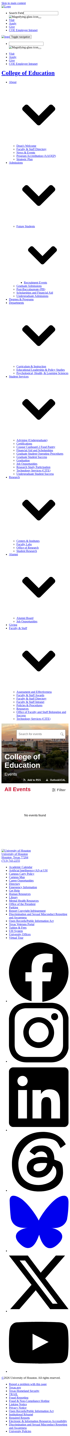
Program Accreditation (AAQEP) (36, 155)
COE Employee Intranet (23, 30)
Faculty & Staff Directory (31, 149)
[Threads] (39, 1190)
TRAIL (13, 1394)
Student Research (26, 551)
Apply (12, 23)
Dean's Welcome (26, 145)
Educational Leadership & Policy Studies (40, 369)
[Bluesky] (39, 1250)
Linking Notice (18, 1404)
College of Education (28, 72)
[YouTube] (39, 1371)
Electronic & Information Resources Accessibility (38, 1421)
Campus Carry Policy (21, 873)
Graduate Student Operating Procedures (39, 453)
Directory (14, 883)
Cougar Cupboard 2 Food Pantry (35, 447)
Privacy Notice (18, 1407)
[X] (39, 1311)
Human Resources (20, 894)
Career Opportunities (21, 880)
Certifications (24, 443)
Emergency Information (23, 887)
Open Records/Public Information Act (31, 920)
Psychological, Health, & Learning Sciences (42, 373)
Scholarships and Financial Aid (34, 292)
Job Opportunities (26, 463)
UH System (16, 931)
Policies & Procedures (29, 705)
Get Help (14, 890)
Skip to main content (13, 3)
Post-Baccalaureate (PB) (30, 289)
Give (12, 26)
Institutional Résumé (21, 1414)
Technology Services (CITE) (33, 470)
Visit (11, 20)
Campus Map (17, 877)
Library (13, 897)
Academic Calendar (20, 867)
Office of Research (27, 547)
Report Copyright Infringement (27, 910)
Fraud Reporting (18, 1397)
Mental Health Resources (24, 900)
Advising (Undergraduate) (31, 440)
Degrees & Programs (21, 299)
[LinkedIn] (39, 1130)
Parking (13, 907)
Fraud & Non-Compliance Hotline (29, 1401)
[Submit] (39, 17)
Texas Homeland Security (24, 1390)
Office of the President (22, 904)
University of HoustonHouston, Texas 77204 (14, 855)
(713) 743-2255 (10, 860)
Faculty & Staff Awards (30, 695)
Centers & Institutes (28, 540)
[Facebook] (39, 1001)
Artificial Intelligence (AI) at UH (28, 870)
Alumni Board (24, 618)
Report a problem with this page (28, 1384)
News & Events (25, 152)
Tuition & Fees (18, 927)
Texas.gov (15, 1387)
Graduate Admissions (29, 285)
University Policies (20, 1431)
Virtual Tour (16, 937)
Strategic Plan (24, 159)
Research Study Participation (33, 467)
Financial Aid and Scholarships (34, 450)
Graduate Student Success (31, 457)
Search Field (16, 13)
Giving (13, 624)
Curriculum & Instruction (31, 366)
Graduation (23, 460)
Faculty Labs (24, 544)
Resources (22, 708)
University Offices (20, 934)
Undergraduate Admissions (32, 296)
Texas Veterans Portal (21, 924)
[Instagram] (39, 1061)
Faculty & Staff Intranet (30, 702)
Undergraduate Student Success (35, 473)
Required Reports (19, 1417)
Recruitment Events (35, 282)
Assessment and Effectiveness (34, 691)
